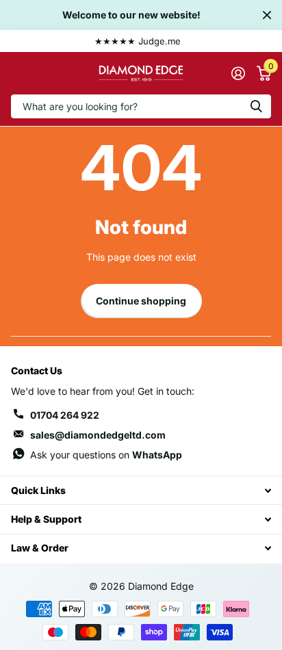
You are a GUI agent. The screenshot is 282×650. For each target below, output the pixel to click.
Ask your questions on (106, 454)
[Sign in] (238, 73)
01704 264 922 (64, 415)
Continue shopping (141, 301)
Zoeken (256, 106)
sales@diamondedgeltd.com (98, 435)
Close (267, 15)
